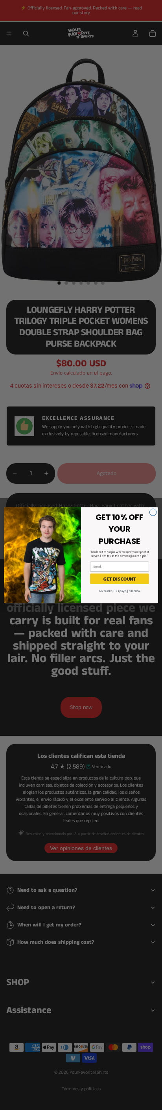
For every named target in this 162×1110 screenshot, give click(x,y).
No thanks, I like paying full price (119, 591)
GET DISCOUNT (119, 578)
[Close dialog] (152, 512)
